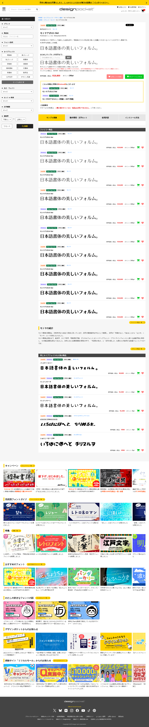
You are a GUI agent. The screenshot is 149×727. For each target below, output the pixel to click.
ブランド (7, 24)
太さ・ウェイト (9, 88)
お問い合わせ (112, 716)
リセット (6, 126)
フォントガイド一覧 (36, 499)
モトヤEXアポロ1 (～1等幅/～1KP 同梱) (58, 99)
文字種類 (7, 107)
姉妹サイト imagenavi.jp (63, 719)
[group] (19, 481)
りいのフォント (78, 378)
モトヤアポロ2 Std (46, 156)
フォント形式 (8, 42)
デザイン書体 (58, 17)
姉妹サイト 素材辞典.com (80, 719)
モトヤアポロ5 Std (46, 269)
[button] (2, 2)
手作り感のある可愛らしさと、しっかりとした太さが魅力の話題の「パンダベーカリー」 (74, 2)
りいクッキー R (45, 382)
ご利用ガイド (89, 716)
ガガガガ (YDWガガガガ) (48, 419)
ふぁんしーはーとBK (47, 438)
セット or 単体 (9, 97)
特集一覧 (15, 530)
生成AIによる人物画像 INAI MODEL (101, 719)
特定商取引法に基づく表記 (75, 716)
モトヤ (53, 20)
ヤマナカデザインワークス (81, 416)
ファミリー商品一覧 (136, 322)
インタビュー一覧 (42, 598)
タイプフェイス (48, 17)
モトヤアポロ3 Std (46, 194)
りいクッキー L (45, 400)
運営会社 (121, 716)
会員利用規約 (61, 716)
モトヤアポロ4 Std (46, 231)
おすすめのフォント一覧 (35, 564)
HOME (40, 17)
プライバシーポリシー (32, 716)
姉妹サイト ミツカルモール (45, 719)
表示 (68, 57)
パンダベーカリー (46, 363)
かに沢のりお (78, 434)
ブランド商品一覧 (137, 349)
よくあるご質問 (100, 716)
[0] (142, 12)
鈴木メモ (75, 359)
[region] (92, 62)
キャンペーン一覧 (26, 466)
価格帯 (6, 116)
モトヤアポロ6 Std (46, 307)
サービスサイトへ (59, 660)
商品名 (6, 33)
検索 (26, 126)
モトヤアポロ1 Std (49, 91)
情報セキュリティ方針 (47, 716)
